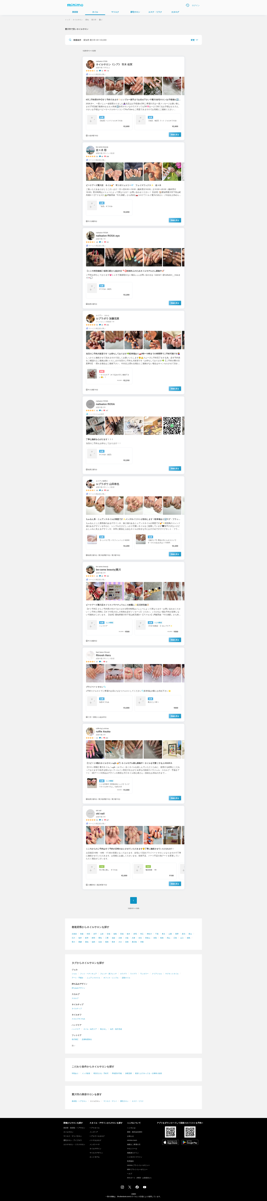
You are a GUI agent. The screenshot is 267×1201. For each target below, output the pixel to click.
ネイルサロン (78, 19)
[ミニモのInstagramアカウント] (122, 1187)
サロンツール (132, 1148)
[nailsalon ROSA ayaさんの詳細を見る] (133, 268)
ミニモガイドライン (134, 1157)
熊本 (113, 942)
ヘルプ (129, 1173)
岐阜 (86, 938)
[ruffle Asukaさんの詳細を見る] (133, 764)
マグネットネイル (172, 973)
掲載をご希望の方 (133, 1144)
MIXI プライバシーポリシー (137, 1169)
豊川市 (93, 19)
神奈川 (149, 933)
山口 (182, 938)
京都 (120, 938)
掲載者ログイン (133, 1152)
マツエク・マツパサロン (72, 1136)
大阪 (126, 938)
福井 (80, 938)
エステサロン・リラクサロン (74, 1144)
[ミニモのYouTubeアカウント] (144, 1187)
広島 (175, 938)
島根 (162, 938)
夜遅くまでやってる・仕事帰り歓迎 (148, 1073)
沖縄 (142, 942)
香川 (73, 942)
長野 (177, 933)
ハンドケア (76, 1029)
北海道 (74, 933)
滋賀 (113, 938)
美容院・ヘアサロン (79, 1101)
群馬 (135, 933)
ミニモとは (131, 1127)
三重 (106, 938)
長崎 (106, 942)
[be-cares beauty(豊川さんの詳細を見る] (133, 603)
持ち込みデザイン (78, 988)
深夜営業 (128, 1073)
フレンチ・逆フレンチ (108, 973)
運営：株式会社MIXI (134, 1132)
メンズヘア (94, 1132)
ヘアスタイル (95, 1127)
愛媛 (80, 942)
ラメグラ (133, 973)
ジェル (74, 973)
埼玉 (142, 933)
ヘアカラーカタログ (97, 1136)
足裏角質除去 (87, 1039)
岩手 (95, 933)
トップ (67, 19)
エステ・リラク (138, 1101)
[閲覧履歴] (187, 5)
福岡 (93, 942)
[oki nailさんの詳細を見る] (133, 847)
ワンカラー (144, 973)
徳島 (188, 938)
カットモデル (95, 1157)
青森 (81, 933)
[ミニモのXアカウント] (129, 1187)
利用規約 (130, 1161)
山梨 (170, 933)
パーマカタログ (95, 1140)
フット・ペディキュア (88, 973)
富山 (190, 933)
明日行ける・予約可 (100, 1073)
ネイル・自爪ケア (90, 1029)
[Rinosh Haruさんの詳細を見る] (133, 685)
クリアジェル (157, 973)
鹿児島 (134, 942)
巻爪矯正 (75, 1039)
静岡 (93, 938)
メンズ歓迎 (86, 1073)
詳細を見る (175, 134)
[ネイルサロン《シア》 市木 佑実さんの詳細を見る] (133, 98)
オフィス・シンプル (110, 977)
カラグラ (123, 973)
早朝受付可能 (117, 1073)
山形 (101, 933)
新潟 (183, 933)
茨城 (121, 933)
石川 (73, 938)
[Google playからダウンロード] (190, 1142)
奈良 (140, 938)
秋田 (88, 933)
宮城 (108, 933)
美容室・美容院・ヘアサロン (74, 1127)
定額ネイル (126, 977)
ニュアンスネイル (93, 977)
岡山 (168, 938)
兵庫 (133, 938)
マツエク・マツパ (110, 1101)
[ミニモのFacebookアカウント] (137, 1187)
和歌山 (147, 938)
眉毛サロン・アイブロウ (72, 1140)
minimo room (132, 1140)
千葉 (157, 933)
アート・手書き (77, 977)
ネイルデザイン (95, 1148)
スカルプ (75, 998)
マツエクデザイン (96, 1152)
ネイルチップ (77, 1008)
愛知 (100, 938)
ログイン (196, 5)
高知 (86, 942)
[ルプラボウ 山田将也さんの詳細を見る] (133, 518)
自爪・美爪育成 (116, 1029)
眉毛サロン (124, 1101)
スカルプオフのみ (78, 1018)
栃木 (128, 933)
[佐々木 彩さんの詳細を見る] (133, 184)
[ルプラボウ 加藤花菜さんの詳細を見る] (133, 352)
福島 (115, 933)
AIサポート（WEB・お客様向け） (139, 1177)
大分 (120, 942)
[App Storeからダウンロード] (170, 1142)
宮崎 (126, 942)
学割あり (75, 1073)
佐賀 (100, 942)
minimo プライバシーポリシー (138, 1165)
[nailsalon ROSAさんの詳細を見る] (133, 435)
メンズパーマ (95, 1144)
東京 (163, 933)
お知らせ (130, 1136)
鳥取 (155, 938)
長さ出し (103, 1029)
